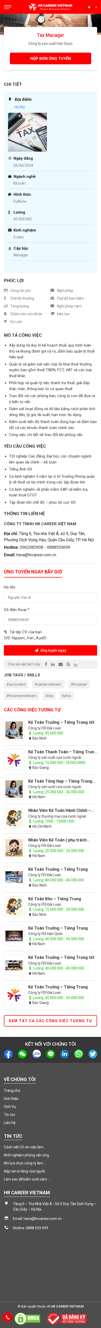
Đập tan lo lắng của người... (25, 1171)
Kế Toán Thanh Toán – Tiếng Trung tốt (62, 751)
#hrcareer (79, 684)
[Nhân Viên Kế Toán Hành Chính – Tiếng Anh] (14, 818)
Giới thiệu (11, 1099)
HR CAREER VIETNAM (67, 1306)
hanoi (66, 696)
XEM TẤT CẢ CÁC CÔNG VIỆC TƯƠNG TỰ (50, 1021)
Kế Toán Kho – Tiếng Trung (54, 898)
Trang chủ (12, 1090)
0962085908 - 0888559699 (45, 547)
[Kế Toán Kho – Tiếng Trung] (14, 906)
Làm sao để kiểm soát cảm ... (27, 1179)
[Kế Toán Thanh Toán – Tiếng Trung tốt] (14, 759)
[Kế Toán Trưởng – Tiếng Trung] (14, 877)
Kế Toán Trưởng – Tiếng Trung (58, 869)
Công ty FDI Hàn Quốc (45, 934)
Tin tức (9, 1115)
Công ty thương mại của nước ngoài (57, 816)
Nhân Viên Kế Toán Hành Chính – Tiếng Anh (59, 810)
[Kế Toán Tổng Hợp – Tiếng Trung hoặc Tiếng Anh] (14, 789)
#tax (49, 696)
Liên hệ (9, 1123)
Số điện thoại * (16, 609)
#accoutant (16, 684)
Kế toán (19, 183)
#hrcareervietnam (21, 696)
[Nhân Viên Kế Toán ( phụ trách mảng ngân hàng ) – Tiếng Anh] (14, 847)
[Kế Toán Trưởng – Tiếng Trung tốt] (14, 730)
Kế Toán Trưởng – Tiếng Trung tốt (61, 722)
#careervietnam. (48, 684)
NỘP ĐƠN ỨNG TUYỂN (50, 58)
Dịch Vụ (10, 1107)
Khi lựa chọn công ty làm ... (25, 1163)
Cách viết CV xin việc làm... (25, 1147)
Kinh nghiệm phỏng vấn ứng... (27, 1155)
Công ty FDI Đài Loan (44, 728)
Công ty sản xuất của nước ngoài (54, 757)
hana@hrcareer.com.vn (36, 554)
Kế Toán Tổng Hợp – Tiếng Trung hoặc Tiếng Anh (60, 781)
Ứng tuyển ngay (53, 650)
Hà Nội (20, 107)
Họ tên (9, 587)
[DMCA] (27, 1318)
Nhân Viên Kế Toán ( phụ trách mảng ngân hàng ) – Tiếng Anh (57, 840)
